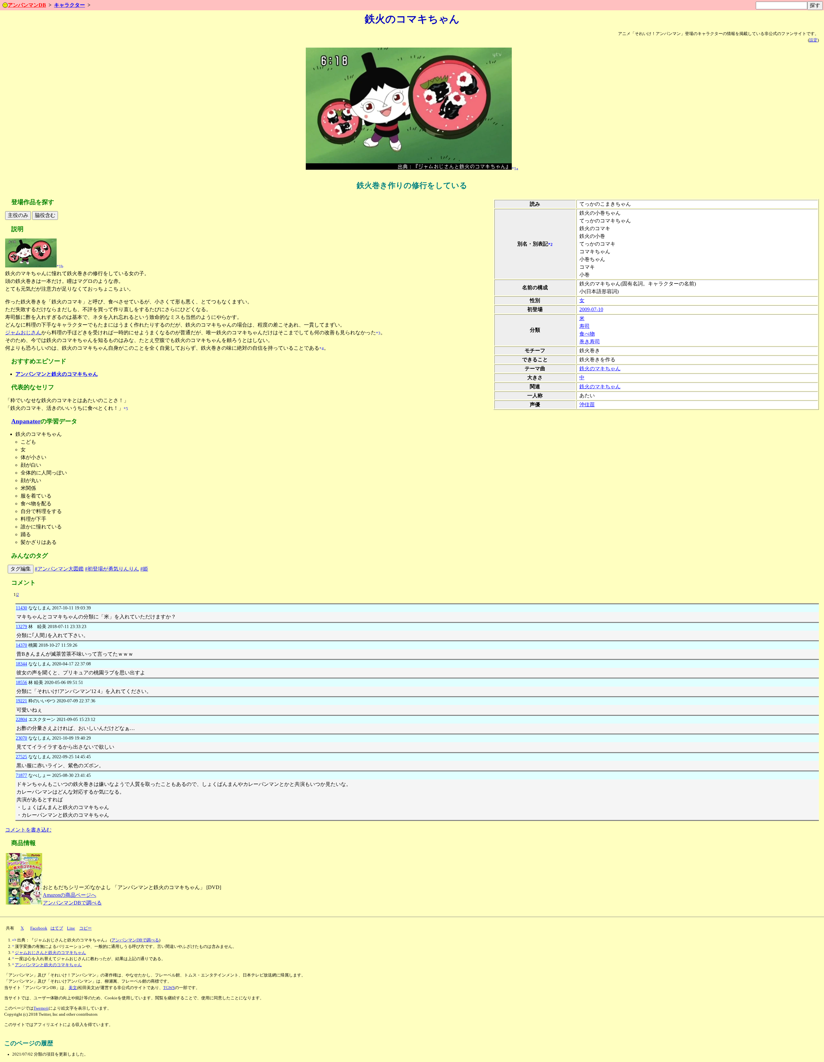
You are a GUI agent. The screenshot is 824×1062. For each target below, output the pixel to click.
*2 (550, 244)
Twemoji (41, 1008)
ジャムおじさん (23, 332)
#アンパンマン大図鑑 (59, 569)
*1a (515, 168)
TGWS (169, 988)
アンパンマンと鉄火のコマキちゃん (56, 374)
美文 (73, 988)
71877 (21, 775)
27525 (21, 756)
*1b (60, 266)
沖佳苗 (587, 404)
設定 (813, 40)
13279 (21, 626)
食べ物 (587, 334)
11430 (21, 607)
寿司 (584, 326)
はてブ (57, 928)
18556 (21, 682)
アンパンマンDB (27, 5)
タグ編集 (20, 569)
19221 (21, 700)
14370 (21, 645)
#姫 (144, 569)
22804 (21, 719)
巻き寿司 (589, 341)
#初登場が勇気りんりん (112, 569)
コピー (85, 928)
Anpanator (26, 421)
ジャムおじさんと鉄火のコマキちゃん (50, 952)
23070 (21, 738)
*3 (378, 333)
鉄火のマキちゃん (600, 368)
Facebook (38, 928)
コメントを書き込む (28, 830)
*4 (321, 348)
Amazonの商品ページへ (69, 895)
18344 (21, 663)
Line (71, 928)
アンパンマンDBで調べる (72, 902)
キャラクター (69, 5)
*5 (126, 409)
